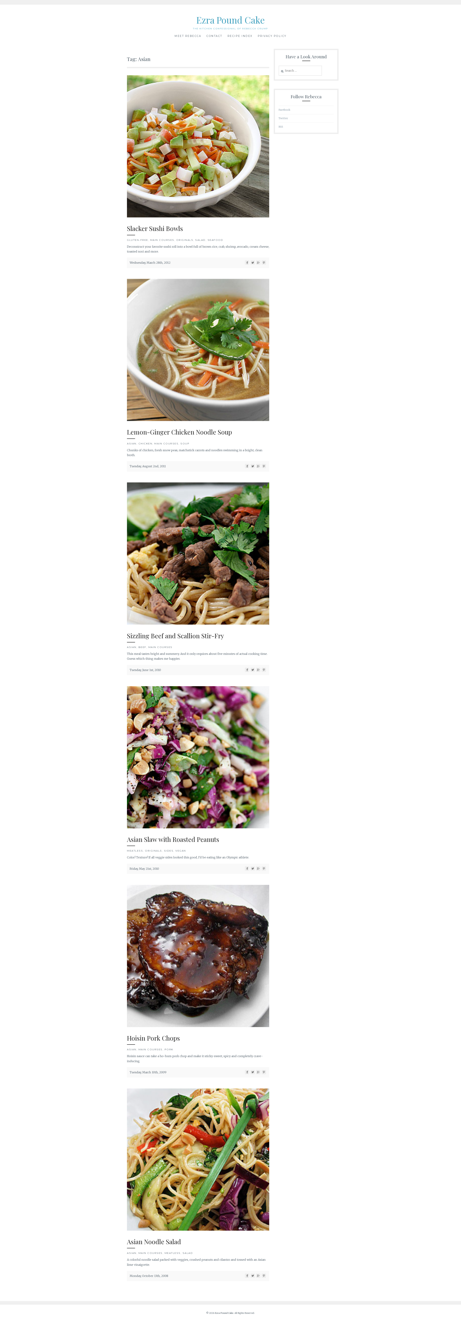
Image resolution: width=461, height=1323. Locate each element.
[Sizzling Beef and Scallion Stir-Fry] (198, 623)
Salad (200, 239)
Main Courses (162, 239)
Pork (169, 1049)
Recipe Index (239, 36)
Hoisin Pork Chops (153, 1038)
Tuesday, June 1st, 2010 (145, 670)
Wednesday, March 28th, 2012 (150, 262)
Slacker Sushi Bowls (155, 228)
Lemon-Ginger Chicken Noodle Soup (179, 432)
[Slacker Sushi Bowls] (198, 216)
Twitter (283, 118)
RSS (281, 126)
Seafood (215, 239)
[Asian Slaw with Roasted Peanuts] (198, 827)
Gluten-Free (137, 239)
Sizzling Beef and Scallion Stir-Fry (175, 635)
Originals (184, 239)
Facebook (284, 109)
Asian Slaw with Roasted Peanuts (173, 839)
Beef (142, 647)
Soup (184, 443)
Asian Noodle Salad (154, 1241)
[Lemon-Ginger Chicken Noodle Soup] (198, 420)
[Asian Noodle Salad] (198, 1229)
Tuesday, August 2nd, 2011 (148, 466)
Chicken (145, 443)
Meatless (135, 850)
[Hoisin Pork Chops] (198, 1026)
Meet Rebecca (187, 36)
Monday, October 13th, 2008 (149, 1276)
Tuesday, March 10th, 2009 (148, 1072)
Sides (169, 850)
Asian (131, 443)
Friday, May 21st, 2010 (144, 868)
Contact (214, 36)
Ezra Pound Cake (230, 20)
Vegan (180, 850)
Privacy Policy (272, 36)
